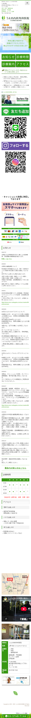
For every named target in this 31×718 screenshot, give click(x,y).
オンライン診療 (10, 11)
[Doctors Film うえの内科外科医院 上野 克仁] (9, 92)
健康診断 (4, 10)
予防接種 (9, 10)
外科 (6, 8)
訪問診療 (4, 11)
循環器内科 (10, 8)
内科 (3, 8)
